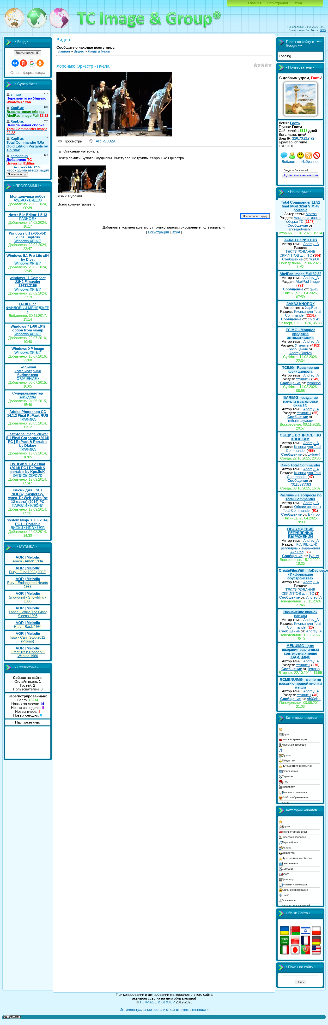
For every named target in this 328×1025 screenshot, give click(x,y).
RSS (323, 30)
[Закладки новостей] (308, 158)
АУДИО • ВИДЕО (28, 200)
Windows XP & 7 (27, 241)
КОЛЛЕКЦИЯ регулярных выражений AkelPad (300, 548)
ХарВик (311, 308)
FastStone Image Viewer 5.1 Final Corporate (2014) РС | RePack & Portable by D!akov (27, 440)
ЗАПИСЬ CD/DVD (28, 475)
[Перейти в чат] (300, 158)
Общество (288, 760)
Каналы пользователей (296, 905)
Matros (311, 214)
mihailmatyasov (300, 421)
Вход (298, 3)
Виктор (314, 514)
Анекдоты (27, 397)
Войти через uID (27, 53)
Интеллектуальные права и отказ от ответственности (164, 1010)
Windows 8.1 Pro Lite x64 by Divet (27, 257)
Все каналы (289, 900)
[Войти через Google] (32, 63)
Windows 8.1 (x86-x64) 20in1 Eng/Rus (27, 235)
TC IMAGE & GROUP (158, 1002)
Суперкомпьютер (27, 393)
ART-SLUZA (105, 141)
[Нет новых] (284, 158)
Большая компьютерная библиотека (28, 371)
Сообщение (297, 225)
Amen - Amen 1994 (27, 561)
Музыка (286, 755)
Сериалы (287, 776)
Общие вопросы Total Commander (302, 508)
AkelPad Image (308, 281)
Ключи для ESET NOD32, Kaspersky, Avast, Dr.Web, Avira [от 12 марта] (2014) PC (28, 496)
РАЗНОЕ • (27, 219)
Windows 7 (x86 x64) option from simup (28, 328)
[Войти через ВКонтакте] (15, 63)
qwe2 (314, 289)
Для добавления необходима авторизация (28, 168)
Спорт (285, 781)
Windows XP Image (28, 349)
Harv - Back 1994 (28, 627)
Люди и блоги (99, 51)
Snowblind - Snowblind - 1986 (27, 599)
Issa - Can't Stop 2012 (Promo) (27, 639)
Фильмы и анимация (294, 792)
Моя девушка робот (27, 196)
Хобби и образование (295, 797)
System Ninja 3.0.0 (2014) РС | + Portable (28, 522)
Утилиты (302, 345)
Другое (286, 734)
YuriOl (314, 259)
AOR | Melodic (28, 557)
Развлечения (290, 771)
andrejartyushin (300, 229)
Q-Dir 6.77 (27, 304)
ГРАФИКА (27, 419)
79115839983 (300, 484)
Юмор (285, 802)
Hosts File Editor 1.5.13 (27, 215)
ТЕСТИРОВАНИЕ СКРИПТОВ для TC (297, 253)
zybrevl (314, 454)
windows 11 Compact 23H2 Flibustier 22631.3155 (28, 282)
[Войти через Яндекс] (23, 63)
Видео (79, 51)
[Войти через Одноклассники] (40, 63)
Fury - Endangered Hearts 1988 (27, 585)
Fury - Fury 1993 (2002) (27, 572)
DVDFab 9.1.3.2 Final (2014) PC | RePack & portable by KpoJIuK (27, 468)
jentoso (314, 669)
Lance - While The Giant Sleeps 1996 (28, 614)
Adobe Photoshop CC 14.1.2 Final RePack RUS (27, 414)
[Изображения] (82, 179)
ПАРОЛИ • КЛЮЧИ (27, 505)
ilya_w (314, 556)
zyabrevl (314, 383)
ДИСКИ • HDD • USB (28, 528)
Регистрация (277, 3)
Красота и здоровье (294, 744)
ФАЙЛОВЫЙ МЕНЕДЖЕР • (27, 310)
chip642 (314, 319)
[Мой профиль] (292, 158)
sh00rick (314, 699)
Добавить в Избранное (300, 162)
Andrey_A (311, 244)
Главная (254, 3)
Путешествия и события (297, 765)
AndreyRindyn (300, 353)
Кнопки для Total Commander (303, 313)
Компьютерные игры (294, 739)
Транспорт (288, 786)
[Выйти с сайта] (316, 158)
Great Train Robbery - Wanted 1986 (28, 654)
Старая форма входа (27, 73)
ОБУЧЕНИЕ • (28, 379)
